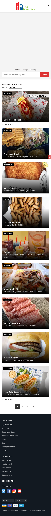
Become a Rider (8, 432)
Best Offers (6, 460)
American (7, 94)
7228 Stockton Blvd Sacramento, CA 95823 (21, 394)
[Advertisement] (25, 41)
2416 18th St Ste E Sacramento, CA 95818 (20, 326)
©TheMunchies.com (37, 510)
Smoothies (8, 233)
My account (7, 425)
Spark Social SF (11, 289)
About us (5, 428)
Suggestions (7, 475)
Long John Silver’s (12, 392)
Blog (3, 443)
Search (44, 74)
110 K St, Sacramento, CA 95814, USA (18, 360)
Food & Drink (7, 464)
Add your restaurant (10, 436)
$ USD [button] (19, 501)
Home (17, 69)
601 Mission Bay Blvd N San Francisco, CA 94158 (23, 291)
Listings (25, 69)
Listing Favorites (8, 447)
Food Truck (8, 165)
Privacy (24, 510)
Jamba (7, 252)
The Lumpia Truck (12, 222)
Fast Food (8, 369)
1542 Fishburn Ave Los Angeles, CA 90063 (20, 156)
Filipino (6, 199)
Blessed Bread (10, 188)
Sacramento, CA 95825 (13, 225)
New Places (6, 468)
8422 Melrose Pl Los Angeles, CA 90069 (19, 191)
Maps (4, 439)
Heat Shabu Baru (12, 323)
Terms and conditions (10, 510)
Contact (5, 450)
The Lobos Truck (11, 154)
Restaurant (6, 471)
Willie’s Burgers (11, 357)
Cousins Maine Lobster (14, 120)
